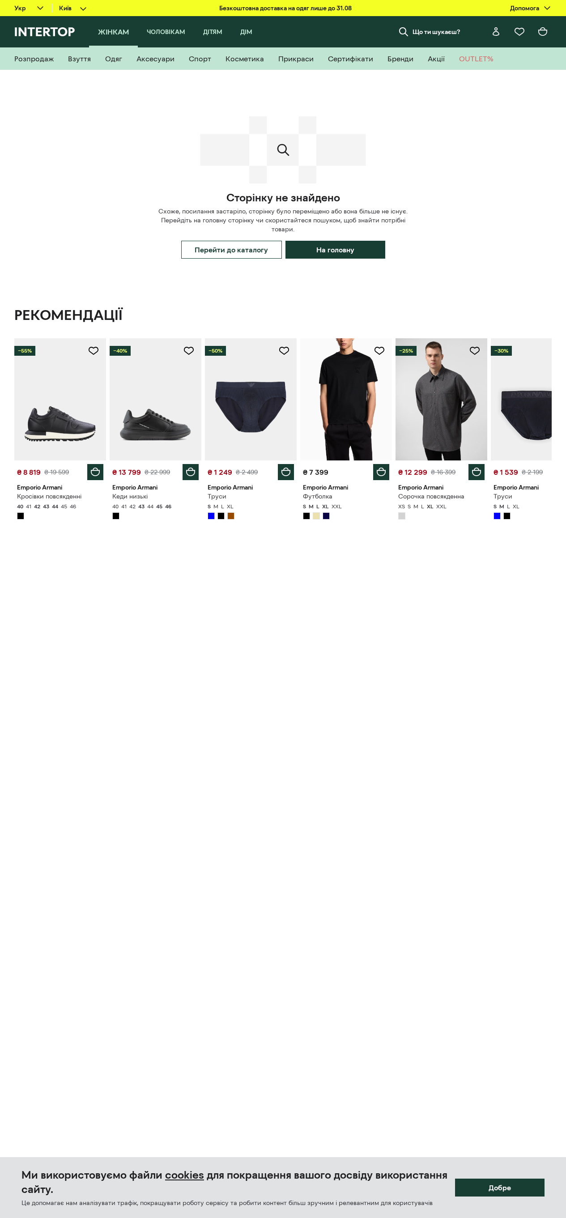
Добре (500, 1187)
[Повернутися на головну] (44, 31)
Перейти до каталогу (231, 249)
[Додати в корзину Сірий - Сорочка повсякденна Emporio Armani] (476, 472)
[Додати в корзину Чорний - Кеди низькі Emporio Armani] (191, 472)
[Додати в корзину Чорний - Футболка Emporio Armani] (381, 472)
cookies (184, 1175)
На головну (335, 249)
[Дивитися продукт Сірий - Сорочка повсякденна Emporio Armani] (441, 399)
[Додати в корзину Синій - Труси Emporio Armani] (286, 472)
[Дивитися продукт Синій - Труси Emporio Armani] (251, 399)
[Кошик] (543, 32)
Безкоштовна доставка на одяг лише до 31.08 (285, 8)
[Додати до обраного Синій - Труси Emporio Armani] (284, 351)
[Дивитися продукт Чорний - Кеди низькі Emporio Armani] (155, 399)
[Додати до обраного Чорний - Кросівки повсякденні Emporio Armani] (93, 351)
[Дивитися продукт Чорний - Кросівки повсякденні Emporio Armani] (60, 399)
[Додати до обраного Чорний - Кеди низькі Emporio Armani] (189, 351)
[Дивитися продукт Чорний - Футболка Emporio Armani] (346, 399)
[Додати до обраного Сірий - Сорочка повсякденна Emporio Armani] (475, 351)
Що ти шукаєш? (436, 32)
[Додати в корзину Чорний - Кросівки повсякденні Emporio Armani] (95, 472)
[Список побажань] (519, 32)
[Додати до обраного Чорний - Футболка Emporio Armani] (379, 351)
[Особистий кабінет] (496, 32)
